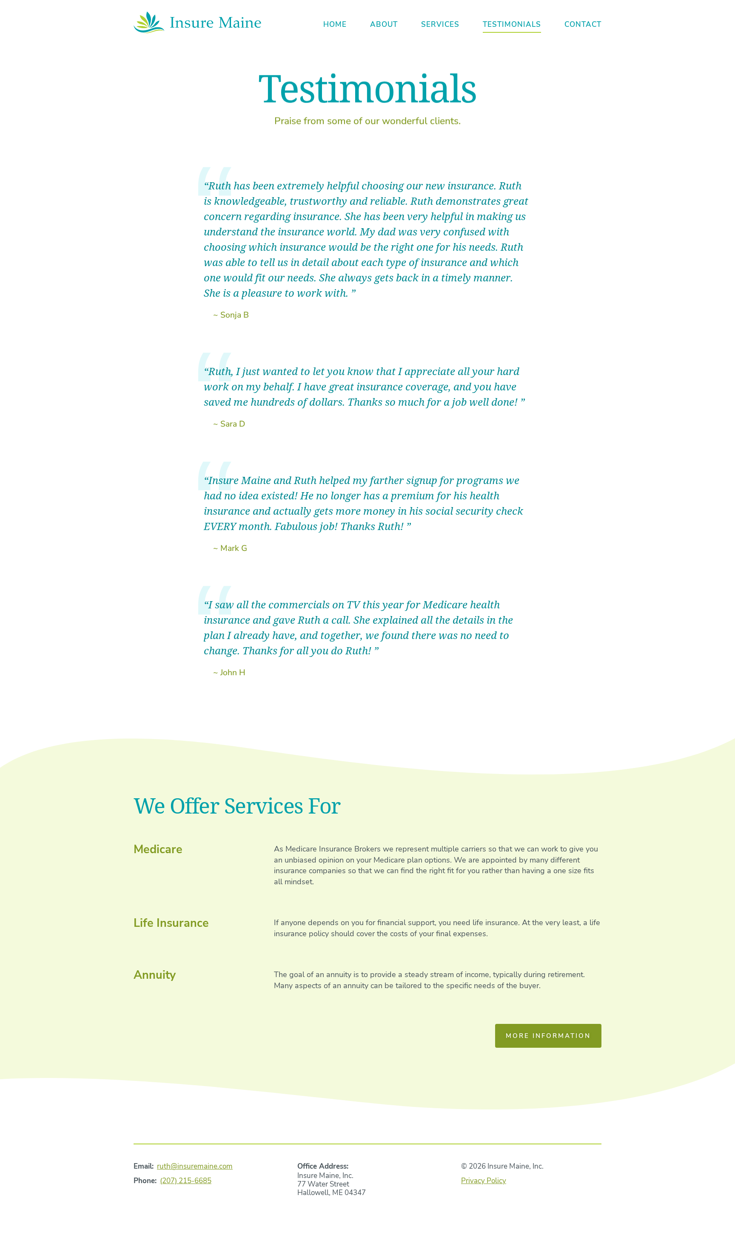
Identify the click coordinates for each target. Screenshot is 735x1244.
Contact (582, 24)
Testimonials (512, 24)
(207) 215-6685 (185, 1181)
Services (440, 24)
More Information (548, 1036)
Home (335, 24)
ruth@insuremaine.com (195, 1166)
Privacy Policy (483, 1181)
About (384, 24)
